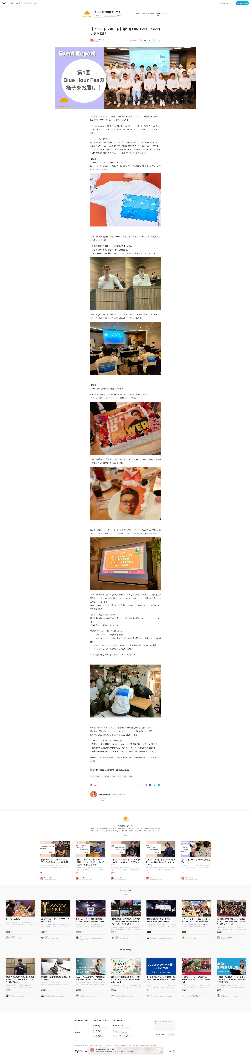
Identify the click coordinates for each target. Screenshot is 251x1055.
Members (151, 13)
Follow (98, 16)
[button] (81, 1020)
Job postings (166, 13)
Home (137, 13)
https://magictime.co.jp (110, 16)
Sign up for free (242, 3)
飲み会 (107, 776)
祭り (131, 776)
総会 (114, 776)
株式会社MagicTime (107, 12)
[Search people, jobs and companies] (231, 3)
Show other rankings (125, 953)
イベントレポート (96, 776)
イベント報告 (122, 776)
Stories (158, 13)
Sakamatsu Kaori (99, 40)
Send (171, 1034)
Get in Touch (160, 1034)
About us (144, 13)
